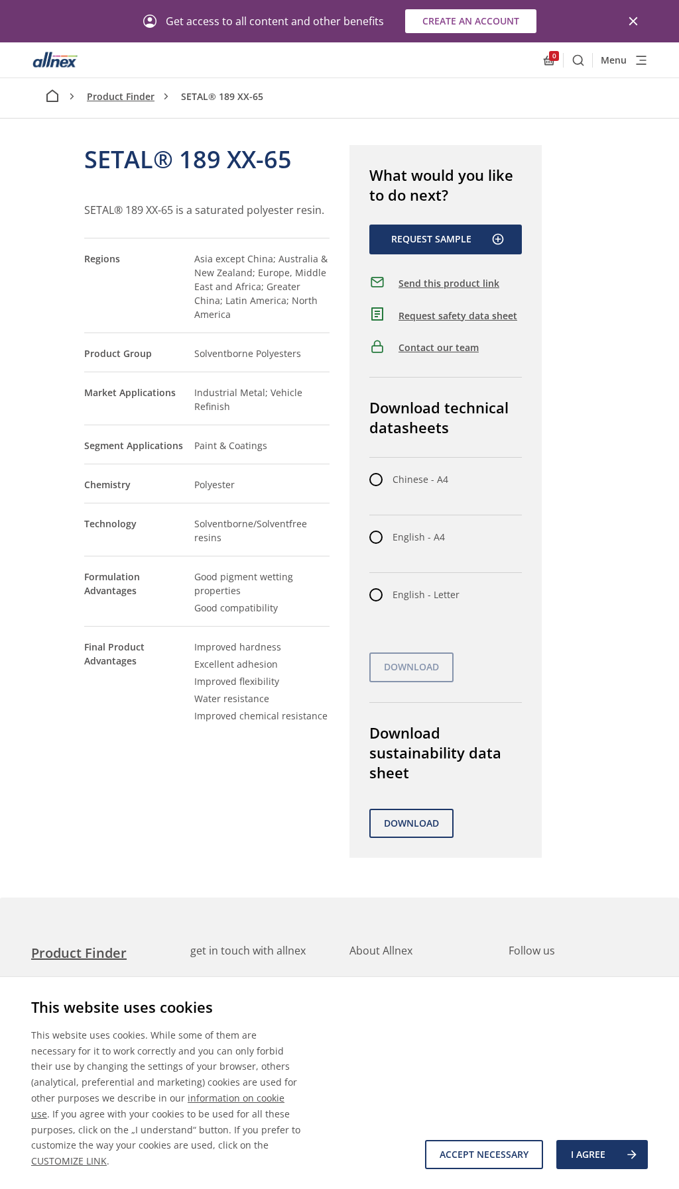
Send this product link (449, 283)
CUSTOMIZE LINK (69, 1161)
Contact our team (439, 347)
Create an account (470, 21)
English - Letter (426, 594)
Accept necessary (484, 1154)
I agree (588, 1154)
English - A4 (419, 537)
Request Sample (431, 239)
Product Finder (120, 96)
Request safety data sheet (458, 315)
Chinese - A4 (420, 479)
